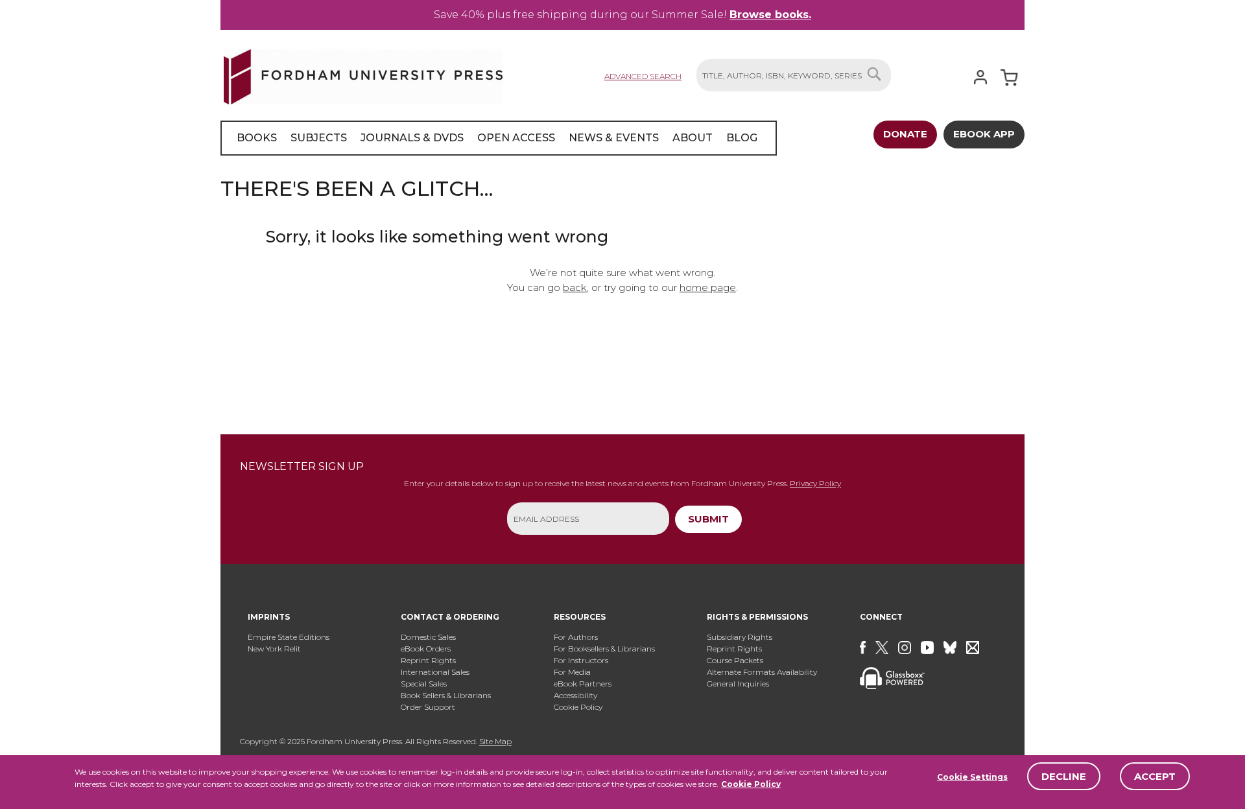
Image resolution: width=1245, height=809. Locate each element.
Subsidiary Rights (739, 637)
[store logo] (363, 74)
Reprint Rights (428, 660)
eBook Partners (582, 683)
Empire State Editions (288, 637)
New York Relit (274, 648)
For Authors (576, 637)
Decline (1063, 776)
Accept (1155, 776)
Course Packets (735, 660)
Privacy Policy (815, 483)
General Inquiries (738, 683)
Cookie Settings (972, 777)
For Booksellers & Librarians (604, 648)
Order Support (428, 707)
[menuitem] (256, 138)
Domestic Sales (428, 637)
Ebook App (984, 134)
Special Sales (424, 683)
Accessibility (575, 695)
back (575, 287)
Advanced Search (643, 76)
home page (708, 287)
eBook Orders (426, 648)
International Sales (435, 672)
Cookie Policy (751, 784)
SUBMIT (708, 519)
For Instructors (581, 660)
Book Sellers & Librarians (446, 695)
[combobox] (793, 75)
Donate (905, 134)
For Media (572, 672)
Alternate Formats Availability (762, 672)
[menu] (498, 138)
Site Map (495, 741)
